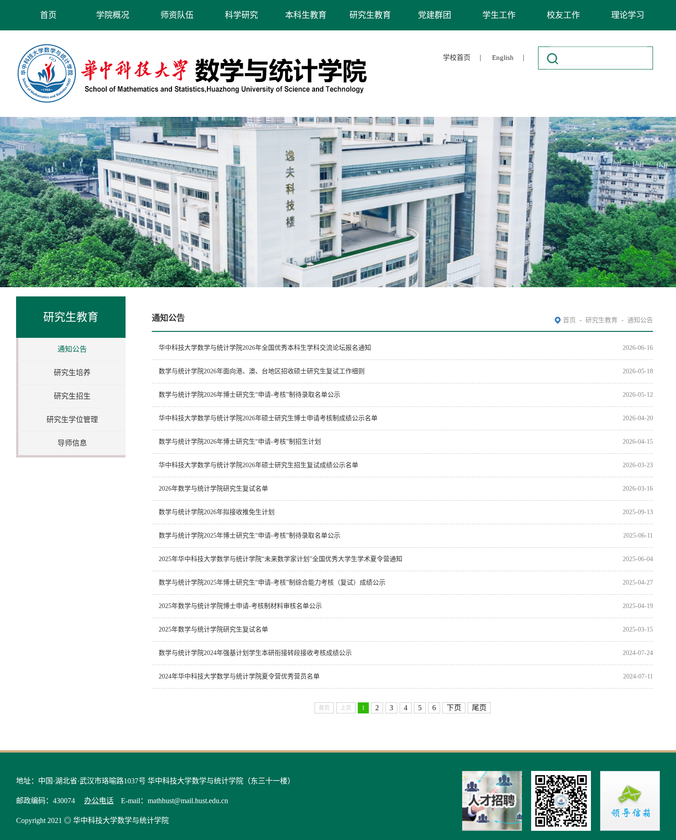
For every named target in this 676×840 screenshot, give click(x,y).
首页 (48, 15)
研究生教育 (370, 15)
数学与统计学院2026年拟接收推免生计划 (217, 512)
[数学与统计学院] (192, 45)
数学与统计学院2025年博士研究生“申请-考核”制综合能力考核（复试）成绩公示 (272, 582)
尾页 (479, 708)
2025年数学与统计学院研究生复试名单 (213, 629)
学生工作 (499, 15)
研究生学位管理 (72, 419)
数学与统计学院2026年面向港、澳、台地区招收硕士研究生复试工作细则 (262, 371)
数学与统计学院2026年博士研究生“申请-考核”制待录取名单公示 (249, 394)
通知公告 (72, 349)
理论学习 (627, 15)
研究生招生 (72, 396)
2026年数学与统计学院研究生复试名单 (213, 488)
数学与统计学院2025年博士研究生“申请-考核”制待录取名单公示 (249, 535)
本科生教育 (306, 15)
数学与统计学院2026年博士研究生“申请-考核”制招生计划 (240, 441)
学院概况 (112, 15)
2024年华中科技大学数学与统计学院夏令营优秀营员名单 (239, 676)
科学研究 (241, 15)
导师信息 (72, 443)
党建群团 (434, 15)
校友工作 (563, 15)
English (503, 57)
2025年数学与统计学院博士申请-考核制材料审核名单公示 (240, 605)
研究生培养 (72, 373)
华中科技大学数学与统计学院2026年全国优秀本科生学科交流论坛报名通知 (265, 347)
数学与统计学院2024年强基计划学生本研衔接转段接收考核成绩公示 (255, 652)
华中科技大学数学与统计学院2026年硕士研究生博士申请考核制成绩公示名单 (268, 418)
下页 (454, 708)
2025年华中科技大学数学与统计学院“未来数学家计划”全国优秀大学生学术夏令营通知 (280, 559)
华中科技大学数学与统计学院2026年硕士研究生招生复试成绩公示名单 (258, 465)
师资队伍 (177, 15)
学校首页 (456, 57)
